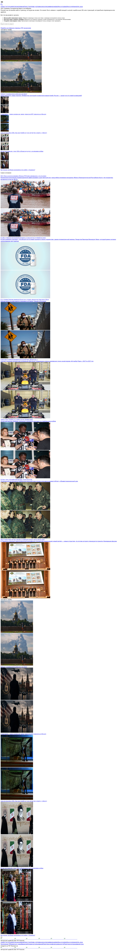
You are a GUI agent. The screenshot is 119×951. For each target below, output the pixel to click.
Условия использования (35, 944)
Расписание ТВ (5, 944)
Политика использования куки (74, 944)
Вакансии (24, 944)
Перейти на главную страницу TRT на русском (16, 28)
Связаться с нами (15, 944)
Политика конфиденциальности (53, 944)
